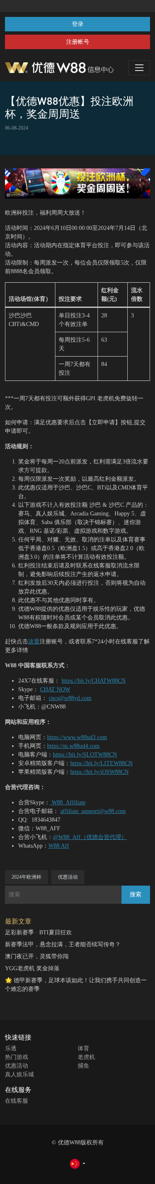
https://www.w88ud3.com (77, 737)
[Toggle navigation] (139, 67)
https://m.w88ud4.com (73, 746)
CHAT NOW (55, 689)
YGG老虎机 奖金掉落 (32, 968)
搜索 (135, 894)
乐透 (11, 1048)
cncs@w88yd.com (70, 698)
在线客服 (16, 1101)
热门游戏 (16, 1057)
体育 (83, 1048)
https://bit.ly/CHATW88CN (94, 681)
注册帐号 (77, 42)
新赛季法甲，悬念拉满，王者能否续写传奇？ (63, 944)
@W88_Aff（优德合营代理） (90, 837)
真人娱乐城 (19, 1074)
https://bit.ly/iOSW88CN (99, 772)
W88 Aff (58, 846)
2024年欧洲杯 (26, 877)
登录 (77, 24)
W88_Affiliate (68, 802)
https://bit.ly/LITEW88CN (101, 763)
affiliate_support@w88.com (93, 811)
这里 (34, 641)
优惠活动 (68, 877)
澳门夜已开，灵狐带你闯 (37, 956)
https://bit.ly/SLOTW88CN (85, 755)
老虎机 (86, 1057)
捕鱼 (83, 1066)
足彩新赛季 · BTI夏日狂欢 (38, 932)
